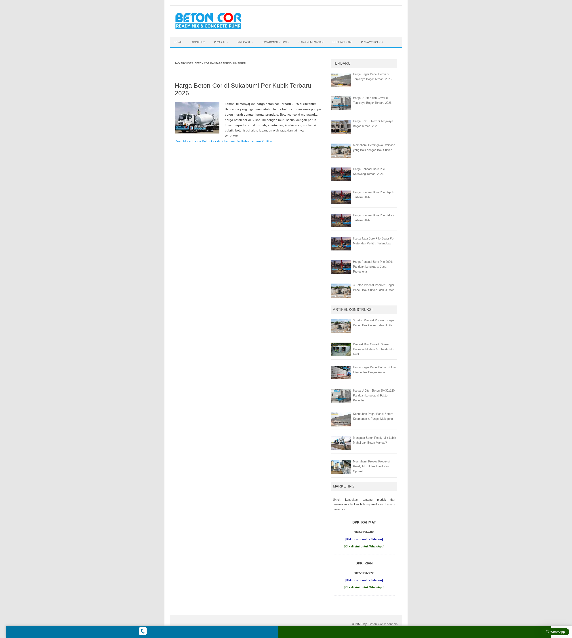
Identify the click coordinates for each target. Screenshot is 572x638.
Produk (220, 42)
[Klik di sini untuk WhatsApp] (364, 546)
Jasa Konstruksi (274, 42)
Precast (244, 42)
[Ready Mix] (211, 29)
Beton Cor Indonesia (383, 624)
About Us (198, 42)
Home (179, 42)
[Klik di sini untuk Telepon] (364, 539)
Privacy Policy (372, 42)
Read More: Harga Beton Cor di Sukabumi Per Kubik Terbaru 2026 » (223, 141)
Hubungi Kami (342, 42)
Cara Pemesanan (311, 42)
